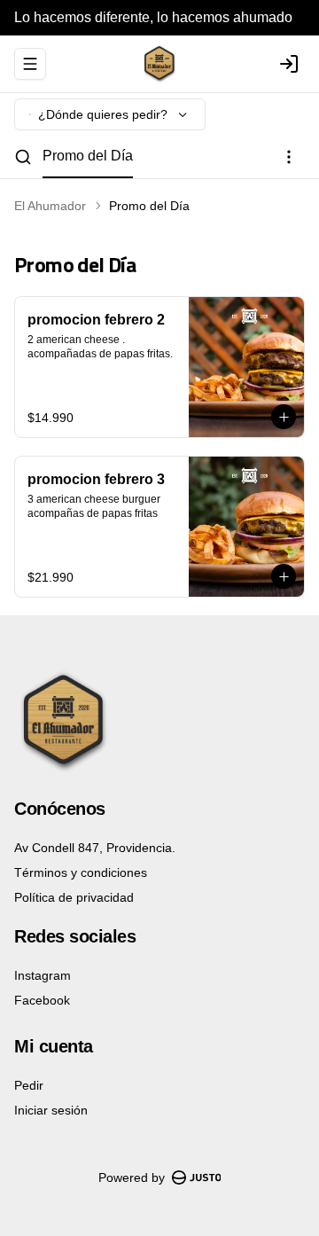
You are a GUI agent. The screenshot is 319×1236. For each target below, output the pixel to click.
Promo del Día (88, 155)
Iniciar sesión (51, 1110)
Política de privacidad (74, 897)
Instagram (42, 975)
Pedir (28, 1085)
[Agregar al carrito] (283, 416)
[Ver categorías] (289, 157)
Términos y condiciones (80, 872)
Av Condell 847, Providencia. (94, 848)
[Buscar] (23, 157)
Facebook (42, 1000)
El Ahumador (50, 206)
